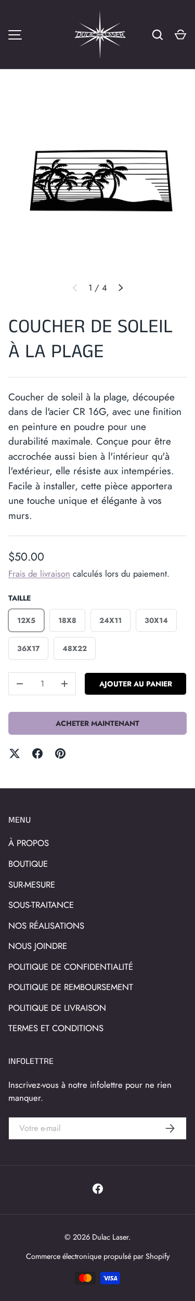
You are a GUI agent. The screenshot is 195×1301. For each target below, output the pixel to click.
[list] (97, 184)
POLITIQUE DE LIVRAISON (57, 1007)
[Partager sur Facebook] (37, 753)
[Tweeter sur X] (14, 753)
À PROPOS (28, 843)
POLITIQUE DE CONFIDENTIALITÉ (70, 966)
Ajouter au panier (135, 684)
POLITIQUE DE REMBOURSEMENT (70, 987)
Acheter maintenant (97, 723)
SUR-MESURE (31, 884)
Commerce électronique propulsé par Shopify (98, 1256)
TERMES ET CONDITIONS (55, 1028)
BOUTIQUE (28, 863)
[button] (180, 34)
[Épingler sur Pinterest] (60, 753)
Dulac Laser (110, 1236)
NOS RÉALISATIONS (46, 925)
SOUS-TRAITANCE (41, 905)
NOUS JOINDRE (37, 946)
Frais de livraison (39, 573)
